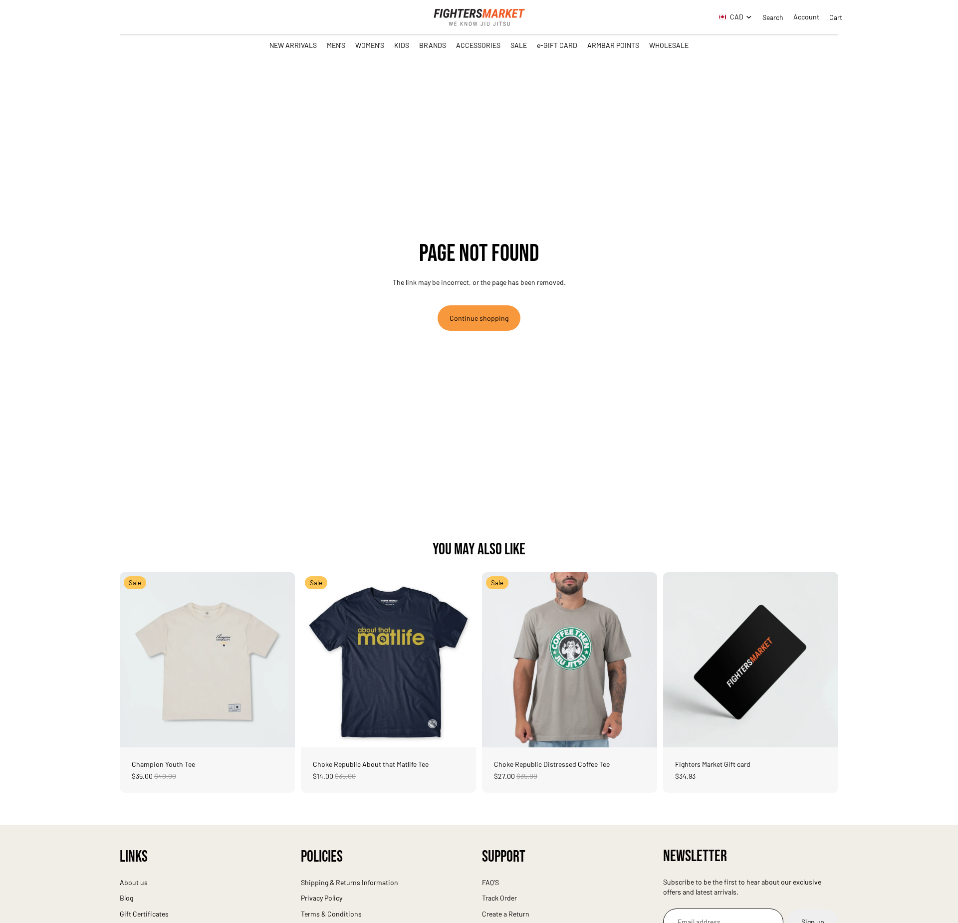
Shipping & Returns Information (349, 882)
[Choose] (279, 732)
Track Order (499, 898)
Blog (126, 898)
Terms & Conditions (331, 914)
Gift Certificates (144, 914)
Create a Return (505, 914)
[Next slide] (280, 660)
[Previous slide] (135, 660)
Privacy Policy (321, 898)
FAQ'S (490, 882)
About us (134, 882)
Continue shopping (479, 318)
